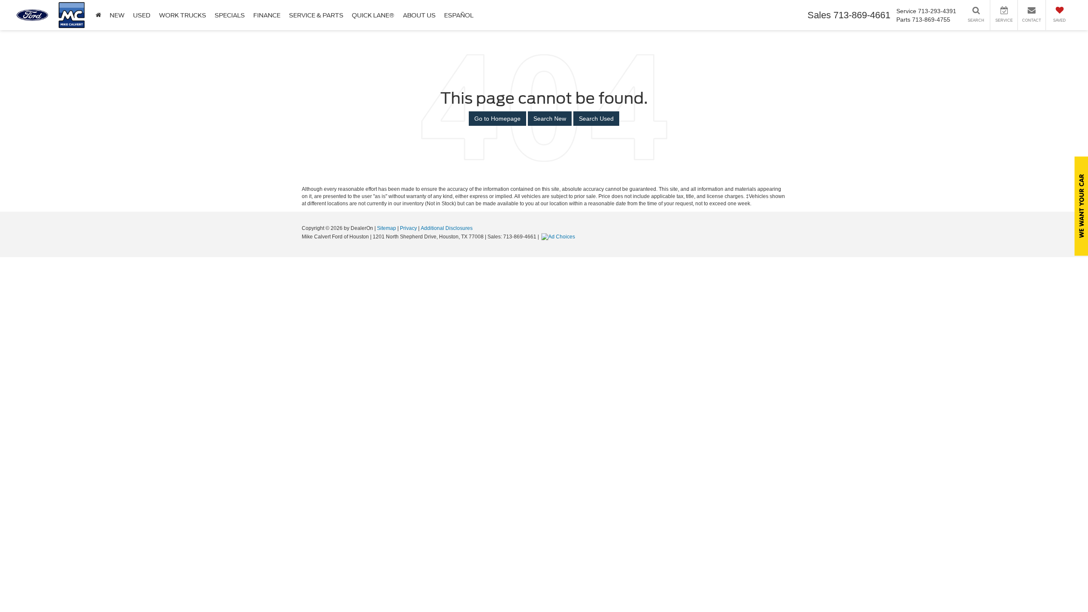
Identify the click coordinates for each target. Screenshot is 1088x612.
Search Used (596, 118)
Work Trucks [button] (182, 15)
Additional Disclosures (447, 228)
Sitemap (386, 228)
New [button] (117, 15)
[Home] (98, 15)
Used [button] (141, 15)
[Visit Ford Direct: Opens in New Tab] (559, 237)
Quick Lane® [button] (373, 15)
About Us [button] (419, 15)
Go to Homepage (497, 118)
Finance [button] (266, 15)
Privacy (408, 228)
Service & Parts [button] (316, 15)
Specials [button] (230, 15)
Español (458, 15)
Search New (549, 118)
